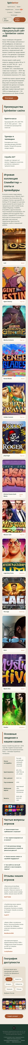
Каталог (18, 9)
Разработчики (9, 9)
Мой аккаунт (6, 19)
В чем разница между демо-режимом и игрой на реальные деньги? (13, 848)
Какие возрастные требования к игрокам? (12, 830)
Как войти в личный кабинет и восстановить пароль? (12, 867)
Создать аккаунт (17, 19)
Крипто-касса (11, 6)
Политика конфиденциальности (11, 1040)
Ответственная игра (16, 1041)
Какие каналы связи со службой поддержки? (13, 857)
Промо (18, 6)
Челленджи (14, 15)
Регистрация (9, 98)
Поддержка (17, 12)
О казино (9, 12)
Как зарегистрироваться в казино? (13, 839)
